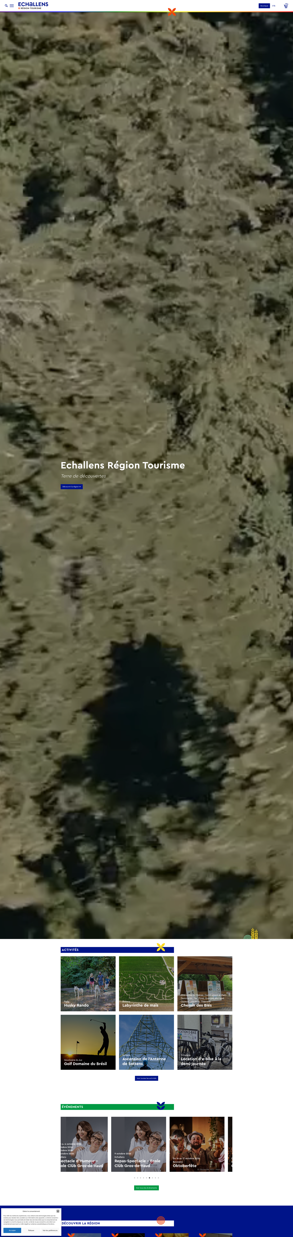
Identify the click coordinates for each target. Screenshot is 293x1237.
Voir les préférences (50, 1230)
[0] (286, 5)
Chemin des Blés (196, 1005)
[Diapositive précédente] (63, 1144)
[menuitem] (6, 5)
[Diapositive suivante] (229, 1144)
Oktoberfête (182, 1166)
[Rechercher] (6, 5)
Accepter (12, 1230)
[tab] (134, 1177)
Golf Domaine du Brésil (85, 1064)
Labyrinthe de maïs (140, 1005)
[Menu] (11, 5)
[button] (58, 1211)
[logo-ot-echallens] (33, 5)
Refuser (31, 1230)
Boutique (264, 5)
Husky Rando (76, 1005)
